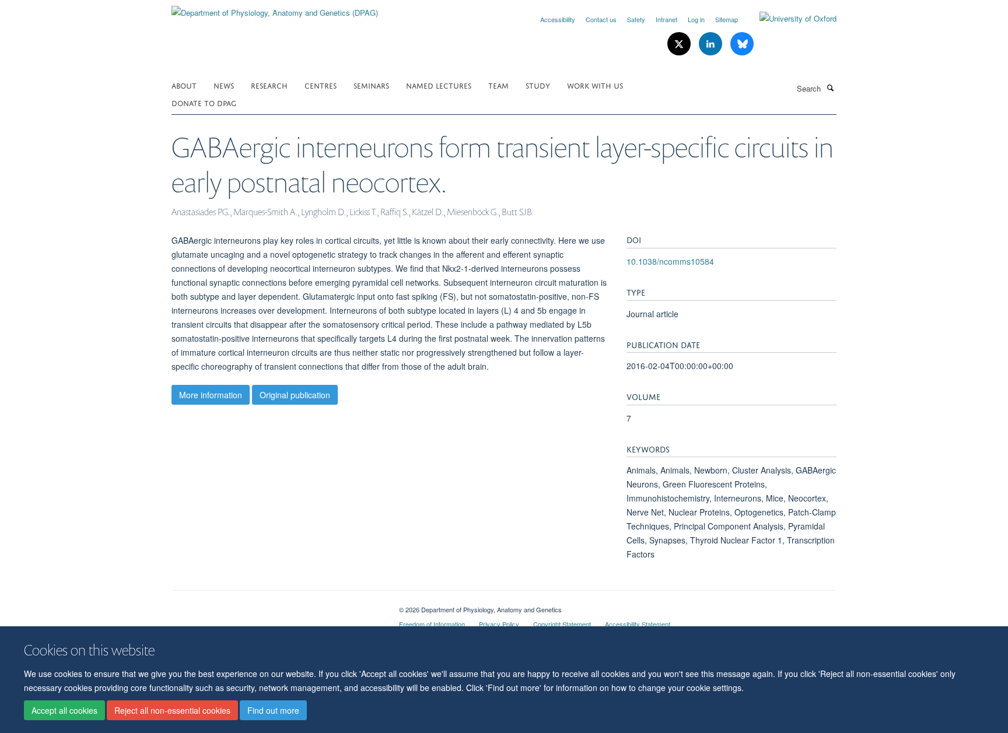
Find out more (273, 710)
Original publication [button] (295, 395)
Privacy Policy (499, 624)
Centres (320, 84)
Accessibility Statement (637, 624)
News (224, 84)
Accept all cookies (64, 710)
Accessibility (557, 19)
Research (269, 84)
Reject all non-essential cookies (172, 710)
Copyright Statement (562, 624)
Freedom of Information (432, 624)
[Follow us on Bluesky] (742, 44)
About (184, 84)
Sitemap (726, 19)
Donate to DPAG (204, 102)
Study (538, 84)
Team (498, 84)
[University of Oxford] (789, 19)
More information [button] (210, 395)
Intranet (666, 19)
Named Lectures (438, 84)
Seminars (371, 84)
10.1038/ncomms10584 (670, 261)
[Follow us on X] (680, 44)
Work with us (595, 84)
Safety (636, 19)
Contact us (601, 19)
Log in (696, 19)
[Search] (830, 87)
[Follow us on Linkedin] (711, 44)
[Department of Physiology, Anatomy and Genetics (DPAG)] (275, 8)
